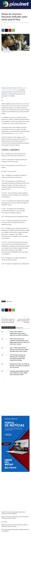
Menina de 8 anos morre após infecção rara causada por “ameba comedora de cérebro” (15, 517)
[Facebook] (3, 30)
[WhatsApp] (13, 30)
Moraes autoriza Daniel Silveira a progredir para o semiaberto (23, 321)
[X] (6, 30)
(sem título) (4, 521)
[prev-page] (2, 378)
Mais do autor (19, 327)
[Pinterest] (9, 30)
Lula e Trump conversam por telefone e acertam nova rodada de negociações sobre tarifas (19, 349)
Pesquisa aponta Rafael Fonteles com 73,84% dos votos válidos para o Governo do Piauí (19, 372)
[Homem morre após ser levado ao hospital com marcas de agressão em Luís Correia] (5, 365)
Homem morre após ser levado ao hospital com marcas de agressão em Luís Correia (19, 365)
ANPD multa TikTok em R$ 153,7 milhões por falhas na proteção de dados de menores (15, 525)
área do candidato (18, 133)
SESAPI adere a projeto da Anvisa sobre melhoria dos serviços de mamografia (8, 321)
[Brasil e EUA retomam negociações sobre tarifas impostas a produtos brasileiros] (5, 333)
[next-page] (5, 378)
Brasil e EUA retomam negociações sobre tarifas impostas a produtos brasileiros (19, 333)
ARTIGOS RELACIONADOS (8, 327)
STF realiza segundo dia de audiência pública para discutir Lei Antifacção (15, 530)
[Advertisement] (15, 69)
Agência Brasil (9, 301)
